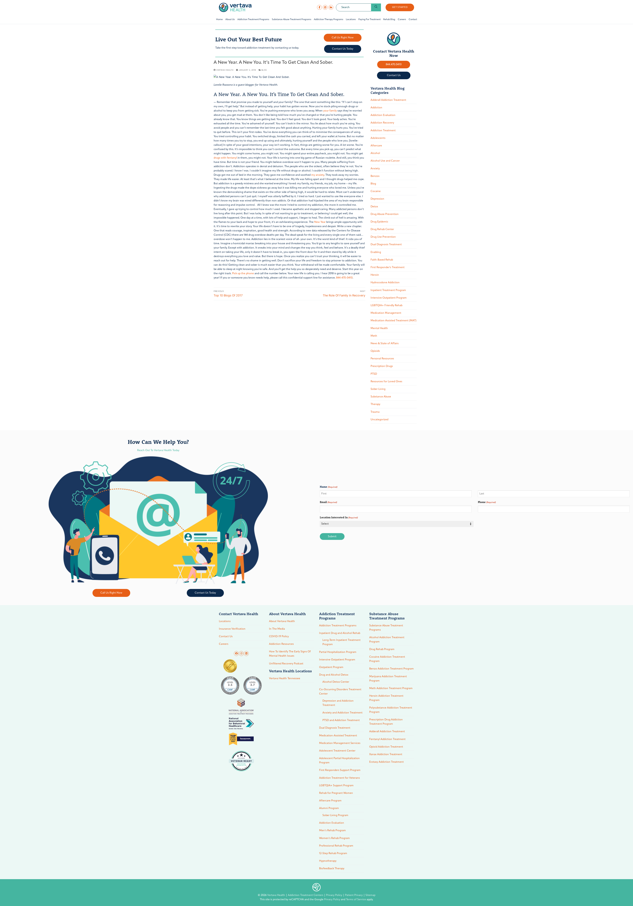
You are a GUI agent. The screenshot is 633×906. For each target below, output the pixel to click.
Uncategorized (379, 419)
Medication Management (386, 313)
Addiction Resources (281, 644)
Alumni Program (329, 808)
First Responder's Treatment (388, 267)
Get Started (400, 7)
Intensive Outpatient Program (389, 298)
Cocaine (376, 191)
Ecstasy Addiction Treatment (386, 762)
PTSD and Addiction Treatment (341, 720)
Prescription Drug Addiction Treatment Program (386, 721)
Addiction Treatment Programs (337, 625)
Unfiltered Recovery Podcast (286, 663)
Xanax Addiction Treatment (385, 754)
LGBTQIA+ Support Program (336, 785)
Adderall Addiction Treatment (388, 100)
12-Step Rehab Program (333, 853)
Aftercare (376, 145)
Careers (223, 644)
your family (330, 111)
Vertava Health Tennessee (284, 678)
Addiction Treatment (383, 130)
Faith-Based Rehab (382, 260)
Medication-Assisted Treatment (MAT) (393, 320)
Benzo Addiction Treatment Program (391, 669)
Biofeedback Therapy (331, 868)
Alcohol (375, 153)
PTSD (374, 374)
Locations (225, 621)
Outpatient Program (331, 667)
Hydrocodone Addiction (385, 282)
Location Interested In (339, 517)
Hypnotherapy (327, 861)
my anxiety (317, 175)
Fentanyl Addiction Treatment (387, 739)
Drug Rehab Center (382, 229)
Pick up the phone (242, 273)
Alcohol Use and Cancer (385, 161)
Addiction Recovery (382, 123)
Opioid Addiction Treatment (386, 747)
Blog (264, 70)
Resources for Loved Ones (386, 381)
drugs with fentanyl (225, 158)
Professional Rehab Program (336, 846)
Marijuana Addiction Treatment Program (388, 678)
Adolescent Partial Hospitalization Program (339, 760)
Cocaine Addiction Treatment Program (387, 659)
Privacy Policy (334, 895)
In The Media (277, 629)
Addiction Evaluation (383, 115)
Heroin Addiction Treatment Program (386, 698)
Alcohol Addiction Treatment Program (386, 639)
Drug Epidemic (379, 222)
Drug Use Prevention (383, 237)
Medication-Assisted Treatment (338, 735)
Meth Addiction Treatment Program (391, 688)
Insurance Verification (232, 629)
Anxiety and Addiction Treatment (342, 712)
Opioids (375, 351)
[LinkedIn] (331, 7)
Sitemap (370, 895)
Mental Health (379, 328)
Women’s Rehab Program (334, 838)
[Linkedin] (246, 653)
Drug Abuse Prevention (385, 214)
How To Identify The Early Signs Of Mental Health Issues (290, 653)
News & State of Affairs (385, 343)
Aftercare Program (330, 800)
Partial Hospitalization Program (337, 652)
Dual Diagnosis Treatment (386, 244)
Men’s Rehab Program (332, 830)
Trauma (375, 412)
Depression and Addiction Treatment (338, 703)
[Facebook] (319, 7)
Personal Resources (382, 358)
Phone (487, 502)
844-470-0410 (344, 278)
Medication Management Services (339, 743)
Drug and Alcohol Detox (333, 675)
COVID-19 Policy (279, 636)
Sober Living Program (335, 815)
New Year (320, 222)
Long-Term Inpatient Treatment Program (341, 642)
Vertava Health (224, 70)
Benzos (375, 176)
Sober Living (378, 389)
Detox (374, 206)
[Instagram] (325, 7)
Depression (377, 199)
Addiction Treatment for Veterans (339, 778)
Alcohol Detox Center (335, 682)
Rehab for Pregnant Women (336, 793)
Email (328, 502)
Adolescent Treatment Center (337, 751)
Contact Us (226, 636)
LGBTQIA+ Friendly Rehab (386, 305)
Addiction (376, 107)
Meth (374, 336)
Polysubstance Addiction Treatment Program (390, 710)
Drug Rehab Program (381, 649)
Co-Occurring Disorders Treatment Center (340, 691)
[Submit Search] (376, 7)
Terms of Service (356, 899)
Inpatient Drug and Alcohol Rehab (339, 633)
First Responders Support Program (340, 770)
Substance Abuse (381, 396)
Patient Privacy (354, 895)
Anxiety (375, 168)
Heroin (375, 275)
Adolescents (378, 138)
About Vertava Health (282, 621)
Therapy (375, 404)
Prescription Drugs (382, 366)
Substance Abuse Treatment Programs (386, 627)
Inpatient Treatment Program (388, 290)
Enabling (376, 252)
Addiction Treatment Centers (306, 895)
